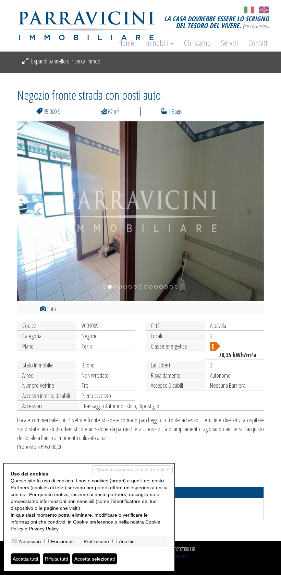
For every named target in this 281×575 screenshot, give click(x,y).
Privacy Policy (43, 528)
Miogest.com (177, 556)
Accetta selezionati (94, 559)
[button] (35, 211)
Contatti (258, 42)
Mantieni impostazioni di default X (132, 469)
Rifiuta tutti (56, 559)
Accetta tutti (25, 559)
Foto (51, 309)
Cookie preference (93, 522)
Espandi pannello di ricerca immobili (66, 61)
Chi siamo (197, 42)
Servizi (229, 42)
